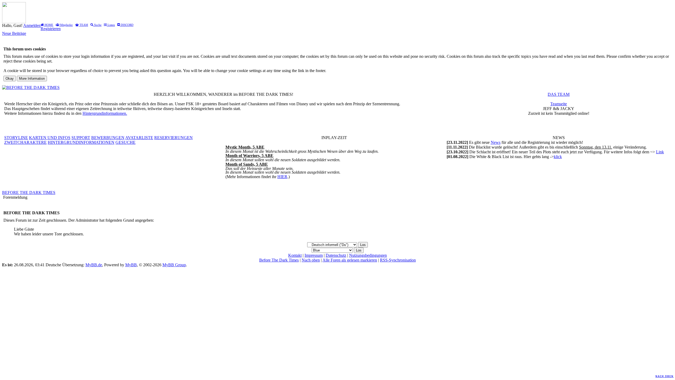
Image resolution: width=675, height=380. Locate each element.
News (495, 142)
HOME (48, 24)
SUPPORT (80, 137)
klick (558, 156)
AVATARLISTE (139, 137)
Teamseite (558, 104)
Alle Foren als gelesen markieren (349, 260)
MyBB (131, 265)
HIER (282, 176)
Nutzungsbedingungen (368, 255)
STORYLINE (16, 137)
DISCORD (126, 24)
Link (660, 152)
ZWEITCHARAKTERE (25, 142)
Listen (111, 24)
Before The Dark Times (279, 260)
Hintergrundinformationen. (105, 113)
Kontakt (295, 255)
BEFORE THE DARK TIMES (28, 192)
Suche (97, 24)
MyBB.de (93, 265)
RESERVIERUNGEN (173, 137)
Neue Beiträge (14, 33)
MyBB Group (174, 265)
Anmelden (32, 25)
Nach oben (664, 376)
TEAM (83, 24)
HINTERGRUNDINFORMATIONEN (81, 142)
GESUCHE (125, 142)
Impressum (314, 255)
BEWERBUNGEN (107, 137)
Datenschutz (336, 255)
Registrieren (51, 28)
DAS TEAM (559, 94)
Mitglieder (66, 24)
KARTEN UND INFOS (49, 137)
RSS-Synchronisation (398, 260)
